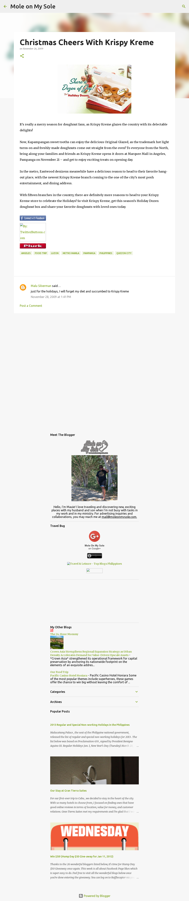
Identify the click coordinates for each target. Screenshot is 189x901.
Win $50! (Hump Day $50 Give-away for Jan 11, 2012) (81, 856)
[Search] (184, 6)
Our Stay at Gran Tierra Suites (68, 790)
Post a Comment (31, 305)
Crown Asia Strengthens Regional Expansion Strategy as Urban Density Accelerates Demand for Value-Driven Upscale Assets (91, 653)
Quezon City (123, 253)
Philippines (105, 253)
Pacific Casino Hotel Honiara (68, 675)
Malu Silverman (41, 285)
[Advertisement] (94, 344)
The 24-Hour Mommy (64, 634)
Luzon (55, 253)
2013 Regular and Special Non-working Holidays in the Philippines (90, 724)
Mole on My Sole (33, 6)
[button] (22, 56)
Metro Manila (71, 253)
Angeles (26, 253)
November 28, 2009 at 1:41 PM (51, 296)
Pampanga (89, 253)
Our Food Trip (59, 672)
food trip (41, 253)
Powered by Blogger (96, 896)
